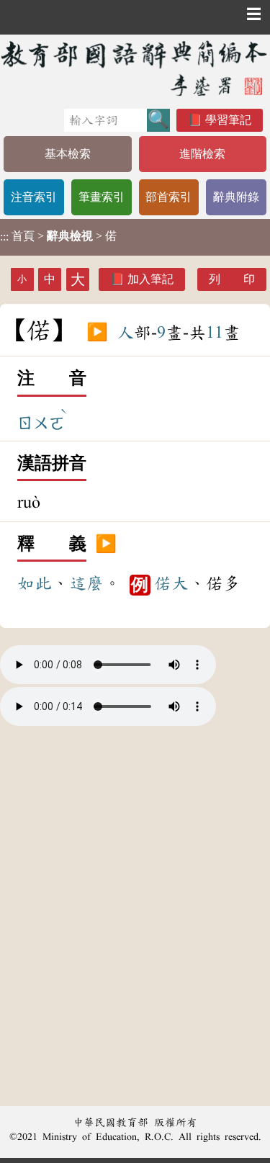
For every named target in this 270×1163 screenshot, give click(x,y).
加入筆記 (150, 279)
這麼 (86, 583)
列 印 (232, 279)
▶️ (97, 332)
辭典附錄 (236, 197)
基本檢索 (68, 154)
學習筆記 (228, 120)
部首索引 (168, 197)
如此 (34, 583)
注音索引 (34, 197)
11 (214, 332)
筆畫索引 (101, 197)
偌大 (171, 583)
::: (4, 237)
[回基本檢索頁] (135, 68)
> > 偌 (58, 236)
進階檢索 (202, 154)
